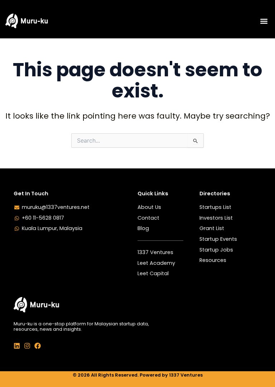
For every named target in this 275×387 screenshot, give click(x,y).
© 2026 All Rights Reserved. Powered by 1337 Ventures (138, 375)
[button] (264, 21)
